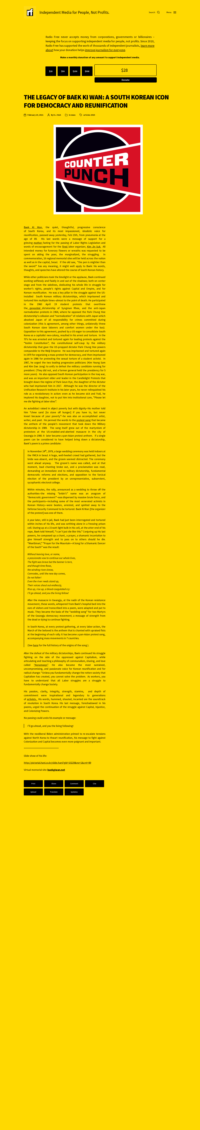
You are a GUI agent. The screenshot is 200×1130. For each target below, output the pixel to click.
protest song (83, 420)
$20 (50, 71)
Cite (94, 783)
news (73, 115)
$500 (87, 71)
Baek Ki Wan (33, 227)
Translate (54, 792)
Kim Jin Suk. (94, 246)
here (35, 645)
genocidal (35, 308)
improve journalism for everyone (105, 50)
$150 (75, 71)
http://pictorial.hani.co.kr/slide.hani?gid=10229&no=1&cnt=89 (57, 762)
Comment (74, 783)
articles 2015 (89, 115)
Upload (33, 792)
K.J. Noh (57, 115)
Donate (126, 79)
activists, (32, 699)
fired (65, 246)
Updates (74, 792)
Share (53, 783)
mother (38, 242)
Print (33, 783)
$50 (62, 71)
